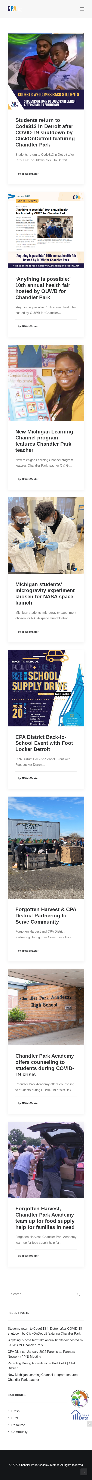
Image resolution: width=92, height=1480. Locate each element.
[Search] (46, 1294)
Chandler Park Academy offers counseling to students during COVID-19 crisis (44, 1065)
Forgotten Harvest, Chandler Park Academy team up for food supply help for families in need (45, 1218)
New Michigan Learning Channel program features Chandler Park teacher (44, 441)
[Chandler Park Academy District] (15, 9)
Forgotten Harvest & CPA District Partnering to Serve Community (45, 915)
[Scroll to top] (83, 1471)
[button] (82, 9)
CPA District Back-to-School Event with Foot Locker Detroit (44, 743)
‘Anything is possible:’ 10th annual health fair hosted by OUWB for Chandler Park (43, 288)
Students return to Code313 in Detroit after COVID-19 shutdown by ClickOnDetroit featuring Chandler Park (45, 132)
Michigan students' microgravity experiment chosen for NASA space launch (45, 593)
